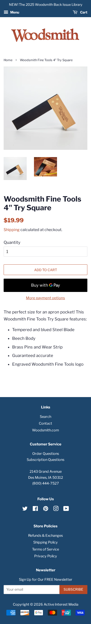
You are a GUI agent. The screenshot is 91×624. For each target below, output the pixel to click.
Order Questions (45, 453)
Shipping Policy (45, 542)
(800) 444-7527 (45, 483)
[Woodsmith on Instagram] (55, 509)
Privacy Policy (45, 556)
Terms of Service (45, 549)
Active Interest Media (61, 604)
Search (45, 416)
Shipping (12, 229)
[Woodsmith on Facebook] (35, 509)
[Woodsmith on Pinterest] (45, 509)
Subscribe (73, 589)
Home (8, 60)
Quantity (12, 242)
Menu (14, 12)
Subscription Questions (45, 459)
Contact (45, 423)
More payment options (45, 298)
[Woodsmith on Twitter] (25, 509)
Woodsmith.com (45, 430)
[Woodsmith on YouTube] (66, 509)
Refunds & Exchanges (45, 535)
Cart (83, 12)
